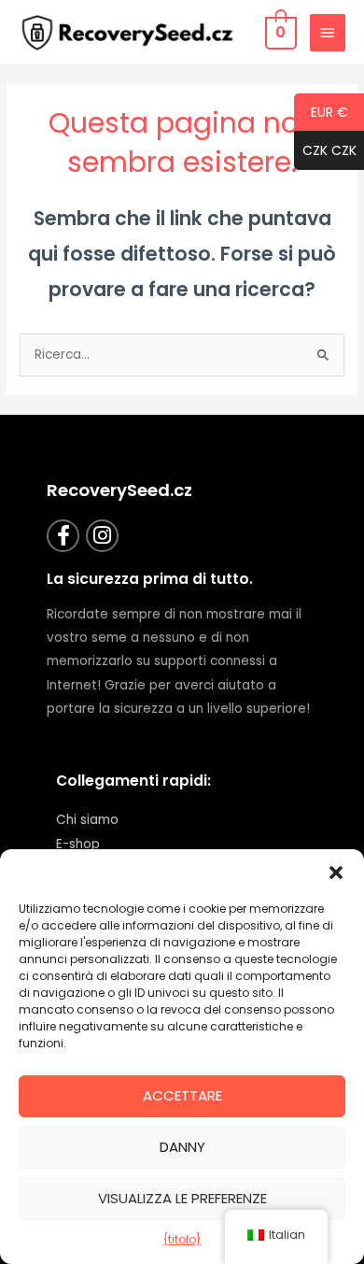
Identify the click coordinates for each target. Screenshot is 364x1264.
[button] (336, 872)
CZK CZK (325, 151)
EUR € (321, 113)
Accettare (182, 1095)
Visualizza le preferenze (182, 1198)
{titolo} (182, 1239)
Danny (182, 1147)
